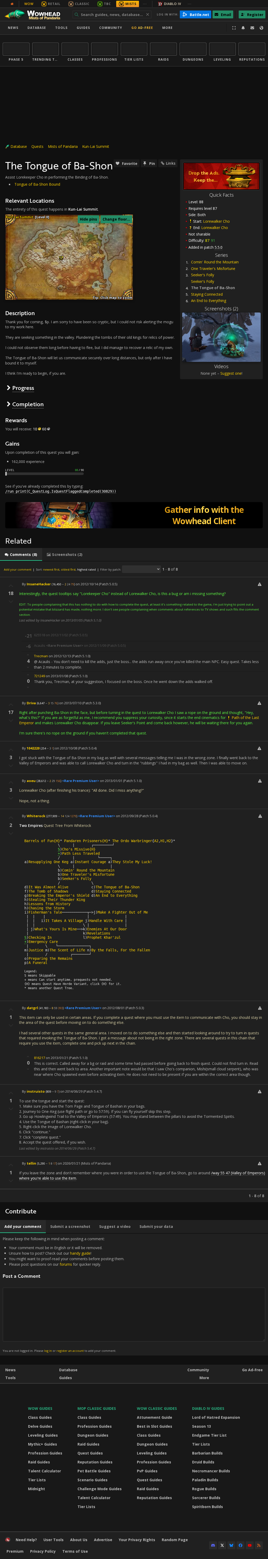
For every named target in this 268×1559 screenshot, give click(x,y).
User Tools (53, 1539)
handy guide (80, 1253)
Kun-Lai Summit (95, 146)
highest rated (86, 569)
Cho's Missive (75, 849)
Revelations (98, 933)
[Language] (261, 28)
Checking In (40, 937)
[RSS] (259, 1545)
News (13, 27)
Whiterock (36, 816)
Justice (36, 950)
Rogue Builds (204, 1488)
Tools (10, 1377)
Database (36, 27)
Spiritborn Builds (207, 1506)
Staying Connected (207, 294)
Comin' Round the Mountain (215, 261)
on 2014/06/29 (71, 1091)
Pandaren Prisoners (83, 841)
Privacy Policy (43, 1551)
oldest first (68, 569)
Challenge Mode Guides (99, 1488)
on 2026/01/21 (69, 1163)
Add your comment (17, 569)
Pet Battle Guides (94, 1470)
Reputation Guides (95, 1461)
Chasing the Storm (46, 908)
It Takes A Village (64, 921)
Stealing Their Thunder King (57, 900)
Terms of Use (75, 1551)
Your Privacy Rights (137, 1539)
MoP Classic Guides (96, 1408)
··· (145, 4)
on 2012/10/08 (66, 748)
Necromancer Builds (211, 1470)
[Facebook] (240, 1545)
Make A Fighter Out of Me (123, 912)
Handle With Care (106, 921)
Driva (31, 703)
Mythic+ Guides (42, 1444)
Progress (23, 388)
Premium (15, 1551)
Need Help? (26, 1539)
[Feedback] (252, 28)
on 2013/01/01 (111, 780)
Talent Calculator (44, 1470)
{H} (57, 841)
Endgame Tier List (209, 1435)
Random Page (175, 1539)
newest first (51, 569)
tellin (31, 1163)
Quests (37, 146)
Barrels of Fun (39, 841)
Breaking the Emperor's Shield (59, 895)
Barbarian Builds (207, 1453)
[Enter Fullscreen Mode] (234, 28)
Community (110, 27)
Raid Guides (39, 1461)
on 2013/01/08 (57, 676)
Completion (28, 404)
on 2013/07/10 (70, 703)
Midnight (36, 1488)
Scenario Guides (92, 1479)
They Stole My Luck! (132, 862)
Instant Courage (90, 862)
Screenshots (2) (221, 308)
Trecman (41, 656)
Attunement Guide (154, 1417)
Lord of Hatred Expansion (216, 1417)
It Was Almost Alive (48, 887)
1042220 (33, 748)
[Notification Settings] (243, 28)
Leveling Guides (43, 1435)
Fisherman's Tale (45, 912)
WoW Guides (40, 1408)
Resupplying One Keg (48, 862)
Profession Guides (45, 1453)
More (204, 1377)
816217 (39, 1057)
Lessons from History (49, 904)
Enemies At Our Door (107, 929)
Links (170, 163)
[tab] (21, 554)
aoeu (31, 780)
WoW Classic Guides (157, 1408)
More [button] (167, 27)
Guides (83, 27)
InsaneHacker (39, 584)
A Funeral (38, 963)
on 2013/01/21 (57, 1057)
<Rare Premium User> (80, 780)
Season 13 (201, 1426)
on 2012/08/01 (113, 1007)
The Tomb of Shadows (48, 891)
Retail (54, 4)
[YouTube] (250, 1545)
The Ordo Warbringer (132, 841)
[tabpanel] (134, 881)
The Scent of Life (67, 950)
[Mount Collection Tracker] (134, 515)
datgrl (32, 1007)
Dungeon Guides (92, 1435)
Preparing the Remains (50, 958)
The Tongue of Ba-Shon (117, 887)
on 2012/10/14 (87, 584)
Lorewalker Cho (216, 221)
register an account (70, 1351)
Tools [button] (61, 27)
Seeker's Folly (202, 274)
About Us (78, 1539)
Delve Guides (40, 1426)
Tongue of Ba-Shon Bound (37, 184)
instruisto (36, 1091)
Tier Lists (37, 1479)
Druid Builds (203, 1461)
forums (66, 1264)
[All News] (12, 4)
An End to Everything (208, 300)
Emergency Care (43, 942)
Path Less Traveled (81, 853)
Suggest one (231, 373)
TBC (107, 4)
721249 (39, 676)
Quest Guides (90, 1453)
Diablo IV (172, 4)
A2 (156, 841)
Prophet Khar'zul (104, 937)
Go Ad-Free (142, 27)
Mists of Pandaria (63, 146)
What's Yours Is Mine (56, 929)
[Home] (35, 14)
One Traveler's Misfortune (213, 268)
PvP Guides (147, 1470)
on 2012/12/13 (60, 656)
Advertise (103, 1539)
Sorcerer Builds (206, 1497)
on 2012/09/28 (127, 816)
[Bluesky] (231, 1545)
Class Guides (40, 1417)
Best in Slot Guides (154, 1426)
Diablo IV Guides (208, 1408)
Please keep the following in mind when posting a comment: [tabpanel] (63, 1294)
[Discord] (213, 1545)
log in (48, 1351)
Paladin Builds (205, 1479)
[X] (222, 1545)
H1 (162, 841)
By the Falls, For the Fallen (120, 950)
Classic (82, 4)
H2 (169, 841)
